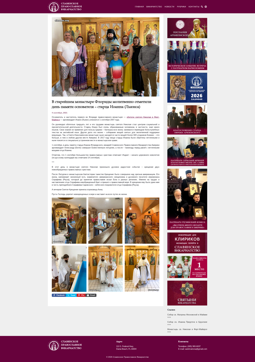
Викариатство (154, 7)
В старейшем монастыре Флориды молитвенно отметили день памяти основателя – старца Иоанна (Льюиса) (101, 104)
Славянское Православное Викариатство (67, 345)
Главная (139, 7)
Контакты (194, 7)
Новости (169, 7)
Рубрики (181, 7)
